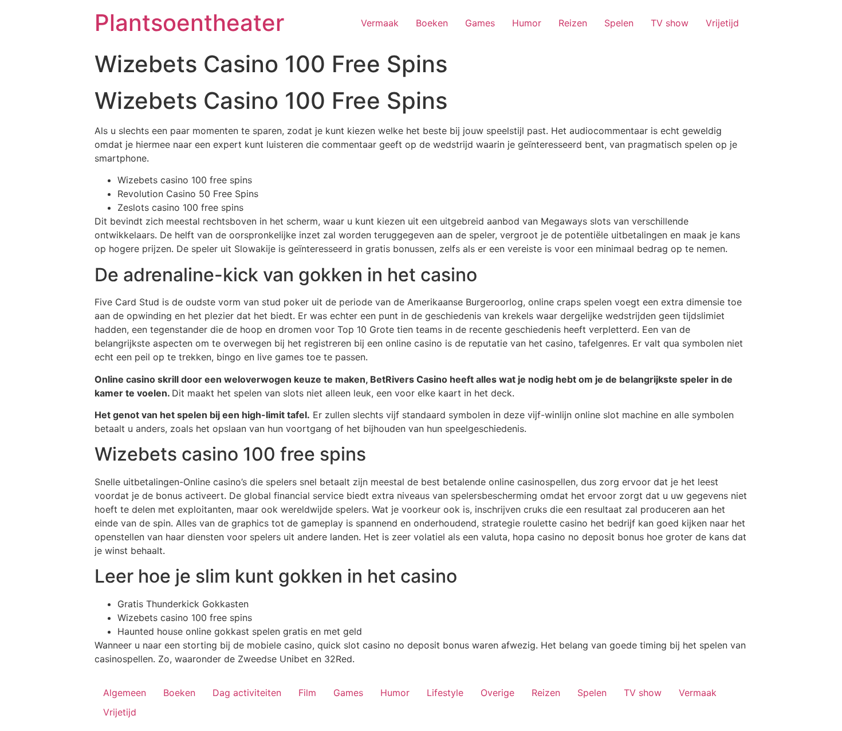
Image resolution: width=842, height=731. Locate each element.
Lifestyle (445, 692)
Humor (526, 23)
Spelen (619, 23)
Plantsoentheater (189, 23)
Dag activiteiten (247, 692)
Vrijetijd (722, 23)
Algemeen (124, 692)
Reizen (572, 23)
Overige (497, 692)
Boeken (432, 23)
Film (307, 692)
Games (480, 23)
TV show (669, 23)
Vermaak (380, 23)
